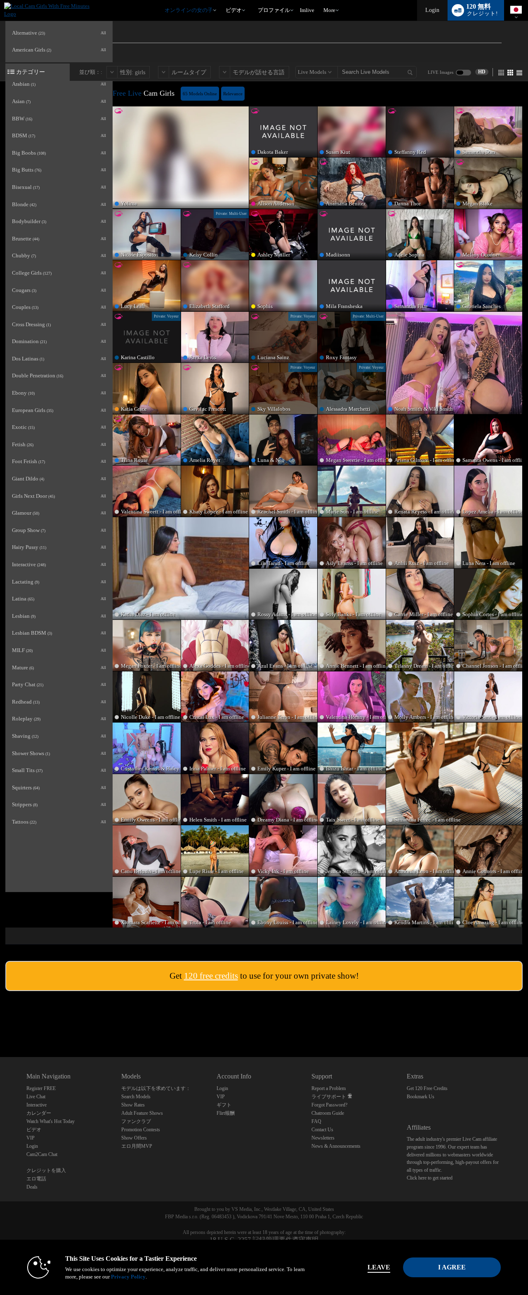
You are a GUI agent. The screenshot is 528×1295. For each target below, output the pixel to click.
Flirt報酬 (226, 1113)
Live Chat (35, 1097)
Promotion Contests (140, 1130)
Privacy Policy (128, 1277)
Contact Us (322, 1130)
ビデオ (234, 10)
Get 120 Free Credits (427, 1088)
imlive (307, 10)
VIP (30, 1138)
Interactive (36, 1105)
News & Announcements (336, 1146)
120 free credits (211, 976)
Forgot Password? (329, 1105)
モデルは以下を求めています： (156, 1088)
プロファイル (274, 10)
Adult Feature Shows (142, 1113)
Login (432, 10)
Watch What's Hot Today (50, 1121)
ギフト (224, 1105)
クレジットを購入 (46, 1170)
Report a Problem (328, 1088)
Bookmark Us (420, 1097)
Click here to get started (430, 1178)
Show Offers (134, 1138)
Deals (32, 1187)
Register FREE (41, 1088)
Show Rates (133, 1105)
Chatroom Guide (327, 1113)
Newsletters (323, 1138)
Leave (379, 1267)
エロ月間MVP (136, 1146)
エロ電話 (36, 1179)
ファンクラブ (136, 1121)
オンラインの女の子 (189, 10)
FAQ (316, 1121)
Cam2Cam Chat (41, 1154)
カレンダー (38, 1113)
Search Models (136, 1097)
